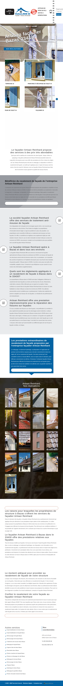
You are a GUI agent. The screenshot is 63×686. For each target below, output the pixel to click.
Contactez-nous (38, 683)
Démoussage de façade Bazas (14, 635)
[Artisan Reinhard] (22, 11)
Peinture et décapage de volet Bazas (16, 656)
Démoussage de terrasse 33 (39, 423)
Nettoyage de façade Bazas (13, 644)
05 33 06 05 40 (53, 5)
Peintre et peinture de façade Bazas (15, 653)
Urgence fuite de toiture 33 (52, 401)
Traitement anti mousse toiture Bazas (16, 641)
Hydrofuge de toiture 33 (52, 444)
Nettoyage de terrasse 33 (53, 466)
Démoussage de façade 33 (12, 444)
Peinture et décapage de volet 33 (12, 487)
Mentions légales (28, 683)
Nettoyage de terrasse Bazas (14, 659)
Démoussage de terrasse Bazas (15, 638)
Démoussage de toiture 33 (39, 466)
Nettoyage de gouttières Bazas (14, 670)
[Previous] (6, 99)
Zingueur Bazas (11, 665)
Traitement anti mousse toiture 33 (25, 423)
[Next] (57, 99)
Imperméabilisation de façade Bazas (16, 632)
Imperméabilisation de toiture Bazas (15, 629)
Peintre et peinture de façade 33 (25, 401)
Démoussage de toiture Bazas (14, 662)
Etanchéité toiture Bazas (13, 650)
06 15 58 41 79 (53, 17)
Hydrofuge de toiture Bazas (13, 668)
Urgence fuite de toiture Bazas (14, 647)
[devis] (9, 13)
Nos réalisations (13, 49)
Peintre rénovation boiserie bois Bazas (16, 673)
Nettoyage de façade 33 (11, 423)
